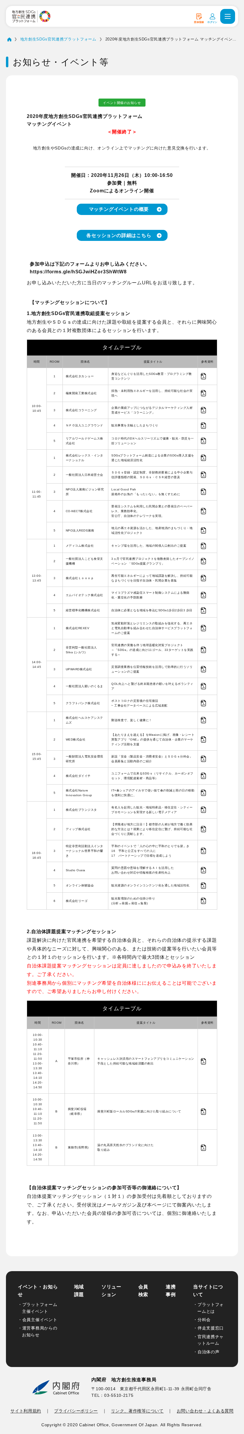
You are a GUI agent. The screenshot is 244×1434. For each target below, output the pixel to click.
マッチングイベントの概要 (119, 209)
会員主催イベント (39, 1319)
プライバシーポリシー (76, 1410)
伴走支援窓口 (211, 1328)
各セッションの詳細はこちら (118, 235)
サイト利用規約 (25, 1410)
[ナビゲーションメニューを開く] (227, 16)
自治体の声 (209, 1351)
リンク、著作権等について (137, 1410)
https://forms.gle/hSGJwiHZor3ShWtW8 (78, 271)
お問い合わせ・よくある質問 (205, 1410)
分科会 (204, 1319)
